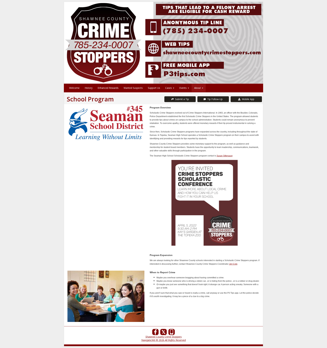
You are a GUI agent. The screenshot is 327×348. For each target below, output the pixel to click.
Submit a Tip (181, 99)
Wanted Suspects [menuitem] (133, 87)
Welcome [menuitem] (74, 87)
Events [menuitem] (183, 87)
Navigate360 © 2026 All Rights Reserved (163, 340)
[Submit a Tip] (163, 43)
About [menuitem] (197, 87)
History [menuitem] (88, 87)
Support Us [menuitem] (154, 87)
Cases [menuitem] (169, 87)
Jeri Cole (233, 264)
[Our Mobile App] (171, 333)
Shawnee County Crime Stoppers (163, 336)
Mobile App (247, 99)
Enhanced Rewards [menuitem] (108, 87)
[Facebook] (155, 333)
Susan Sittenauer (224, 156)
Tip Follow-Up (214, 99)
